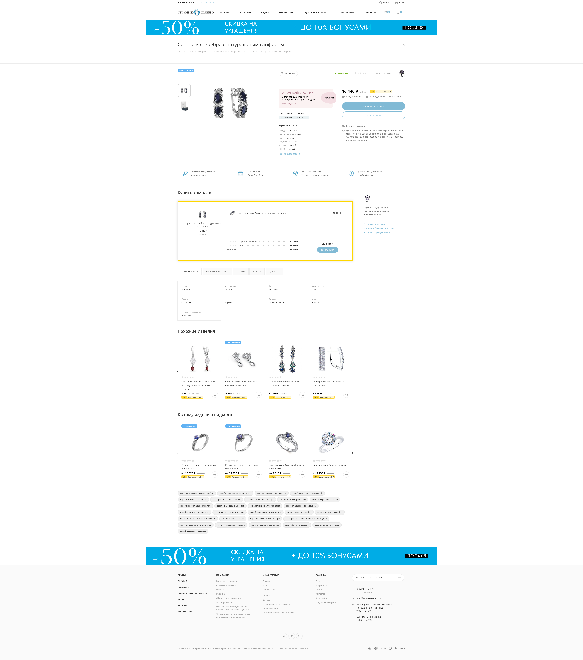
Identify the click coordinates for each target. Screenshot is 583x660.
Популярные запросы (326, 602)
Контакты (320, 593)
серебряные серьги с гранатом (265, 505)
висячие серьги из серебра (325, 499)
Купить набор (327, 250)
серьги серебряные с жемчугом (195, 505)
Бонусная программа (226, 581)
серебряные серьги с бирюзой (229, 512)
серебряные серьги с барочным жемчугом (306, 518)
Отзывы (241, 271)
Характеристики (189, 271)
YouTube (299, 636)
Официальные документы (228, 598)
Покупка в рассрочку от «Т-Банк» (278, 612)
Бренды (182, 599)
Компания (222, 575)
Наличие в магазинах (217, 271)
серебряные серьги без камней (307, 493)
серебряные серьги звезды (193, 531)
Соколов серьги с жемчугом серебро (197, 518)
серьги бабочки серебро (297, 525)
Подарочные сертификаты (194, 593)
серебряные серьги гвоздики (226, 499)
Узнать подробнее (290, 104)
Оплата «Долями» (271, 608)
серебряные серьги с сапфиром (301, 505)
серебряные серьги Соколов (230, 505)
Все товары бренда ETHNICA (377, 232)
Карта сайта (321, 598)
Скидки (182, 581)
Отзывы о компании (226, 585)
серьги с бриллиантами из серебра (196, 493)
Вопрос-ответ (269, 589)
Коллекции (185, 611)
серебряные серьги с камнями (271, 493)
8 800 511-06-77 (186, 2)
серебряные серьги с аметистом (265, 512)
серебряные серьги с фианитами (235, 493)
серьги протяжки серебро (329, 512)
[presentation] (178, 371)
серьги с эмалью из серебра (260, 499)
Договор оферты (224, 602)
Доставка (274, 271)
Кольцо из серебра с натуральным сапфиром (262, 213)
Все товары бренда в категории (379, 228)
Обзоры (319, 589)
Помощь (321, 575)
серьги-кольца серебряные (293, 499)
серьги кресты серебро (233, 518)
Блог (265, 585)
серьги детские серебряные (193, 499)
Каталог (183, 605)
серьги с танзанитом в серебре (265, 518)
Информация (271, 575)
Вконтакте (284, 636)
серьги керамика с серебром (231, 525)
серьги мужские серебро (299, 512)
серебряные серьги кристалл (265, 525)
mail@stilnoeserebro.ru (368, 598)
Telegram (291, 636)
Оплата (257, 271)
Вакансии (220, 593)
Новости (220, 589)
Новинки (183, 587)
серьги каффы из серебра (327, 525)
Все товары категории (374, 224)
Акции (182, 575)
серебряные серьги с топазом (194, 512)
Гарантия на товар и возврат (276, 604)
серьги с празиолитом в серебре (195, 525)
